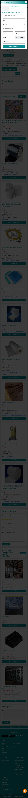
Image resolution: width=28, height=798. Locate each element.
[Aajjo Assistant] (25, 791)
